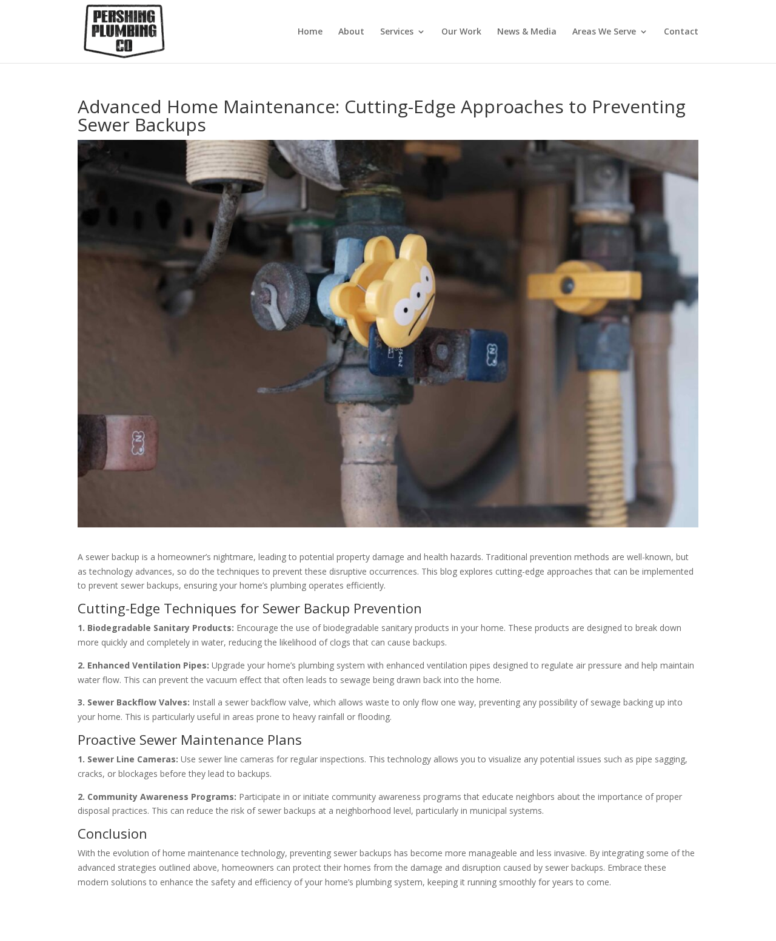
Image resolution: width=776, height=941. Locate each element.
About (351, 32)
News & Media (527, 32)
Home (310, 32)
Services (396, 32)
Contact (681, 32)
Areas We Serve (604, 32)
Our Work (461, 32)
